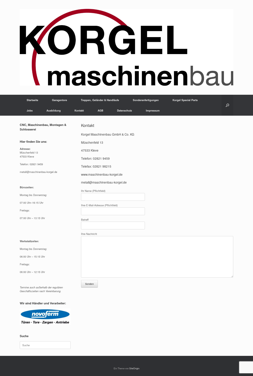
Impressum (153, 110)
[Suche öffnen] (227, 105)
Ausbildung (53, 110)
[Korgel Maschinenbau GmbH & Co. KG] (126, 47)
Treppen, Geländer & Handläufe (100, 100)
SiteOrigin (134, 368)
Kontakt (79, 110)
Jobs (30, 110)
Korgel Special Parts (185, 100)
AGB (100, 110)
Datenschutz (124, 110)
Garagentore (59, 100)
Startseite (32, 100)
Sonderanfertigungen (146, 100)
